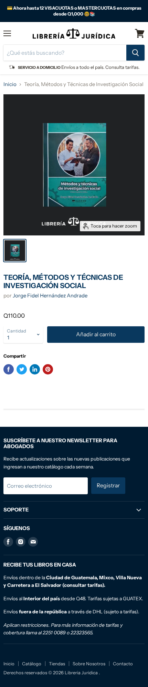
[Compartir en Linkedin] (35, 369)
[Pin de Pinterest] (48, 369)
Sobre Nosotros (89, 663)
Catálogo (31, 663)
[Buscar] (135, 53)
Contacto (123, 663)
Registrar (108, 485)
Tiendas (57, 663)
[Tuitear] (22, 369)
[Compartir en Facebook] (8, 369)
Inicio (10, 84)
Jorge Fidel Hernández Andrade (50, 295)
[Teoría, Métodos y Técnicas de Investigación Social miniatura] (15, 251)
